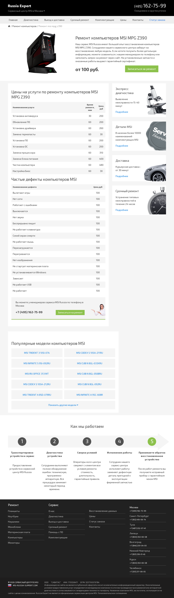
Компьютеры (15, 537)
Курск (133, 559)
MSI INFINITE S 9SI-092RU (37, 363)
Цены (123, 19)
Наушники (13, 521)
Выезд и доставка (54, 19)
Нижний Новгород (140, 550)
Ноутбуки (13, 516)
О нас (52, 511)
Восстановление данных (103, 510)
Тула (132, 524)
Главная (13, 19)
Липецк (134, 533)
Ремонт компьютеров (24, 26)
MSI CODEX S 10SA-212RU (36, 384)
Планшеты (14, 511)
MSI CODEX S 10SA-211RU (89, 352)
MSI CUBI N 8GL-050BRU (89, 373)
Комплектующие (104, 19)
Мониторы (14, 542)
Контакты (138, 19)
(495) (150, 6)
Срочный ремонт (80, 19)
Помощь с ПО (56, 532)
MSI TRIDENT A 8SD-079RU (37, 394)
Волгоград (135, 542)
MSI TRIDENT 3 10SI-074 (37, 352)
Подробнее (122, 111)
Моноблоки (14, 526)
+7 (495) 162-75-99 (29, 312)
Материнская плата (19, 532)
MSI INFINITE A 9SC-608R (90, 394)
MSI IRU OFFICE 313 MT (37, 373)
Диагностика (31, 19)
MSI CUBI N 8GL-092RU (89, 384)
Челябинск (135, 568)
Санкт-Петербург (139, 516)
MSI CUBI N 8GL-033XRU (89, 363)
